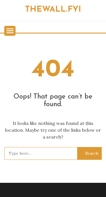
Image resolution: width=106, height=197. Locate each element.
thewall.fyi (53, 9)
